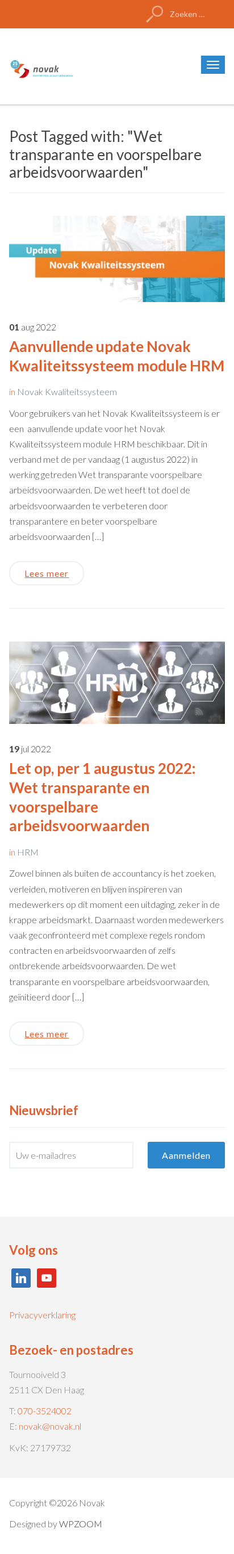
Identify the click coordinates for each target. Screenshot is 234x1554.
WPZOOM (80, 1523)
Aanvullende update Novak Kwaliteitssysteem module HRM (116, 356)
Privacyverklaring (42, 1314)
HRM (28, 852)
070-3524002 (45, 1410)
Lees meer (46, 573)
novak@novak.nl (50, 1426)
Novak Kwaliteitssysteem (67, 391)
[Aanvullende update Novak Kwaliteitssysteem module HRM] (116, 257)
